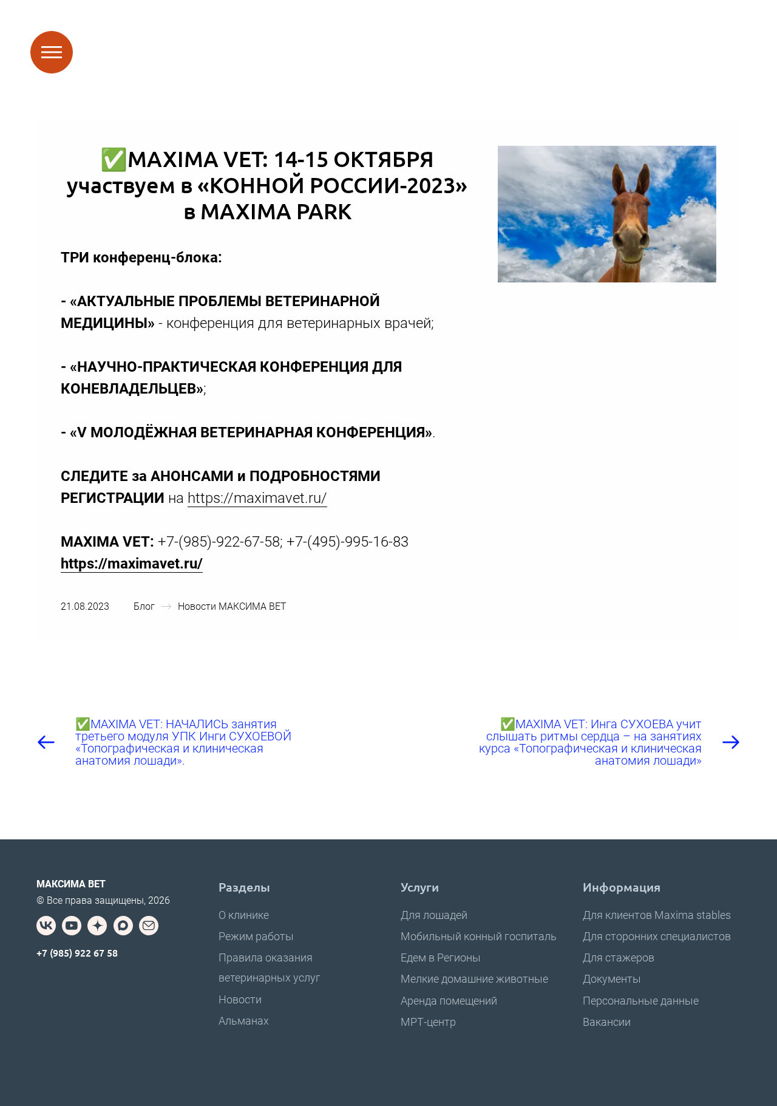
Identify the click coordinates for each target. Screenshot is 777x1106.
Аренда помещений (449, 1000)
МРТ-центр (428, 1022)
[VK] (46, 925)
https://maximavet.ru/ (257, 498)
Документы (612, 978)
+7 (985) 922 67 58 (77, 952)
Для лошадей (434, 915)
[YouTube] (71, 925)
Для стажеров (618, 957)
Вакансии (607, 1022)
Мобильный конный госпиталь (479, 936)
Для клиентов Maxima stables (657, 915)
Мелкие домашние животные (474, 978)
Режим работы (256, 936)
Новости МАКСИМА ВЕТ (232, 606)
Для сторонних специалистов (657, 936)
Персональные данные (641, 1000)
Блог (144, 606)
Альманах (244, 1020)
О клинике (244, 915)
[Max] (123, 925)
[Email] (148, 925)
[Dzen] (97, 925)
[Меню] (51, 52)
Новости (240, 999)
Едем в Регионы (441, 957)
